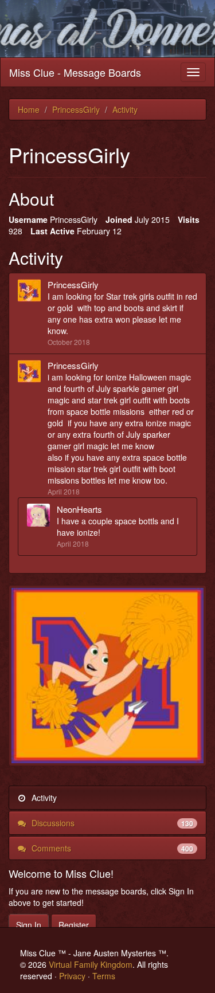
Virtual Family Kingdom (90, 964)
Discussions (111, 823)
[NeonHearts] (42, 515)
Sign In (28, 925)
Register (73, 925)
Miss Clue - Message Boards (75, 72)
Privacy (72, 976)
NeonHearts (79, 509)
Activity (43, 797)
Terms (103, 976)
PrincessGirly (73, 284)
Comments (111, 848)
